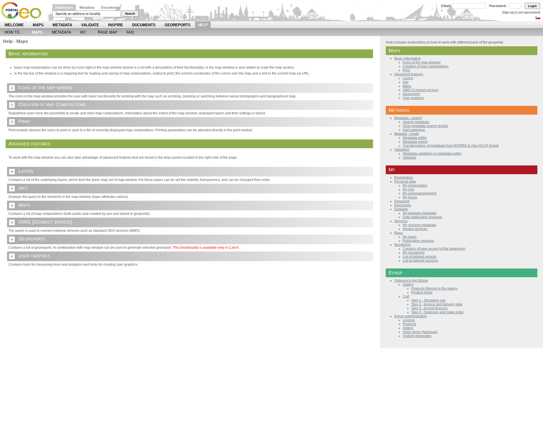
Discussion (402, 205)
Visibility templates (417, 336)
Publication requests (418, 241)
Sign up (508, 12)
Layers (26, 171)
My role (408, 189)
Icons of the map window (45, 87)
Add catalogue (414, 130)
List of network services (420, 261)
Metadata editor (415, 138)
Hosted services (415, 229)
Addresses (64, 8)
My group (410, 197)
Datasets (401, 209)
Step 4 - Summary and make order (437, 312)
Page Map (107, 32)
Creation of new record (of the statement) (434, 249)
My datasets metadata (419, 213)
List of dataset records (419, 257)
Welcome (14, 25)
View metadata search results (425, 126)
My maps (410, 237)
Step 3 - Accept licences (429, 308)
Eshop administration (410, 316)
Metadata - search (408, 118)
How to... (14, 32)
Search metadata (416, 122)
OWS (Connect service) (45, 222)
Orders (408, 328)
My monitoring (414, 253)
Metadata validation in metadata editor (432, 154)
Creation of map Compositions (52, 104)
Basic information (407, 58)
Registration (403, 178)
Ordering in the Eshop (411, 281)
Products (409, 324)
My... (84, 32)
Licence (409, 320)
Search (130, 13)
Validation (402, 150)
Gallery (408, 285)
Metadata (86, 8)
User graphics (34, 256)
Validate (90, 25)
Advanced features (408, 74)
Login (532, 6)
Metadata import (415, 142)
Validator (409, 157)
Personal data (405, 181)
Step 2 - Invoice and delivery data (436, 304)
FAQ (130, 32)
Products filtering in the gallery (434, 288)
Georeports (178, 25)
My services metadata (419, 225)
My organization (415, 185)
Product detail (421, 292)
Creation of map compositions (426, 66)
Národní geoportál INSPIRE (23, 10)
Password (402, 201)
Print (24, 121)
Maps (38, 25)
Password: (498, 6)
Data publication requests (422, 217)
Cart (406, 296)
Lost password (528, 12)
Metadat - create (406, 134)
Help (203, 25)
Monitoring (402, 245)
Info (22, 188)
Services (401, 221)
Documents (110, 8)
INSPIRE (115, 25)
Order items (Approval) (420, 332)
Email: (446, 6)
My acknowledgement (419, 193)
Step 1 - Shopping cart (428, 300)
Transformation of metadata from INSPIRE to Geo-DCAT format (451, 146)
